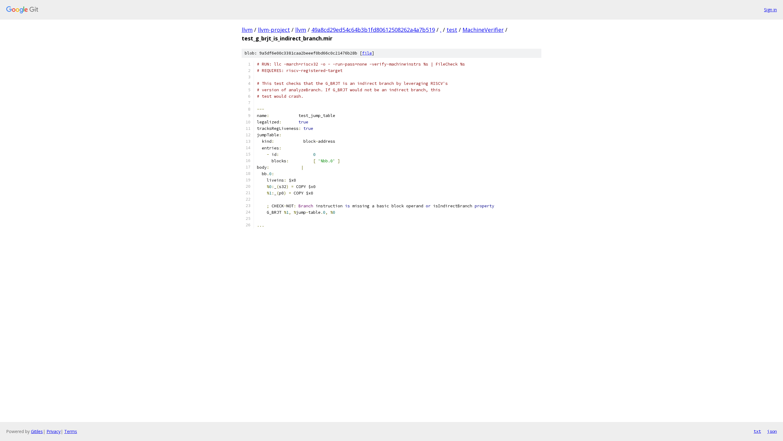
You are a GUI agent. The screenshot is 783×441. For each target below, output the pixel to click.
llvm (247, 29)
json (772, 431)
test (452, 29)
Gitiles (37, 431)
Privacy (53, 431)
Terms (70, 431)
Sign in (770, 10)
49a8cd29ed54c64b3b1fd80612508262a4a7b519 (373, 29)
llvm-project (274, 29)
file (367, 53)
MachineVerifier (483, 29)
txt (757, 431)
